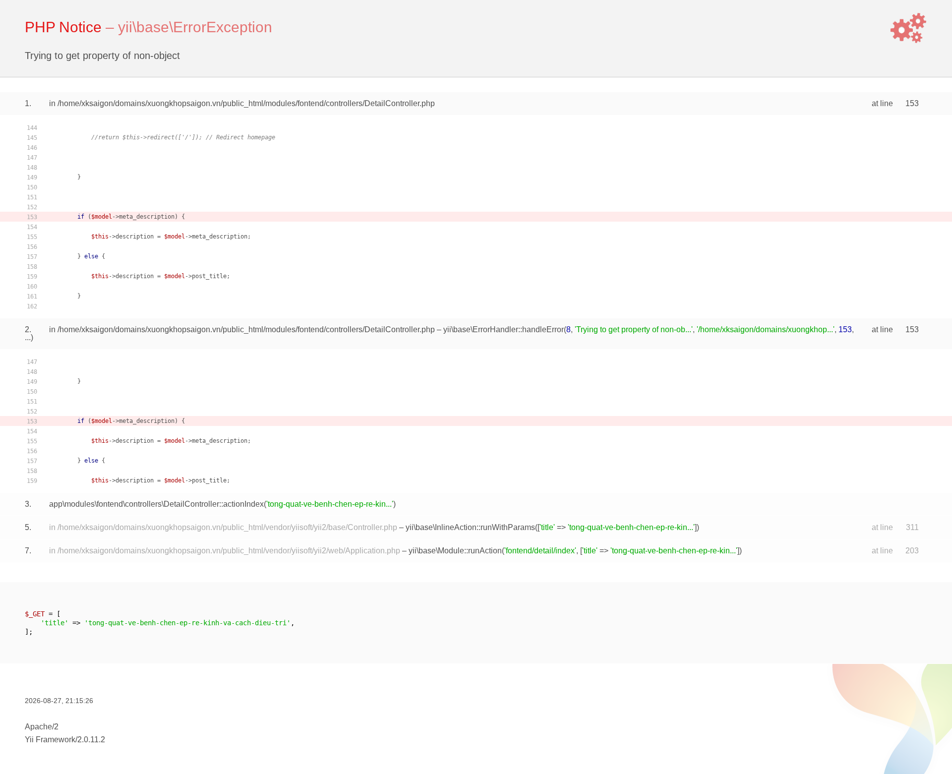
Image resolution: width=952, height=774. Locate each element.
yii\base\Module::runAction (455, 550)
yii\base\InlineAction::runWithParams (470, 527)
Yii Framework (50, 739)
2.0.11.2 (91, 739)
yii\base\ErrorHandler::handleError (503, 329)
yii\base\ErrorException (195, 27)
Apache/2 (42, 726)
